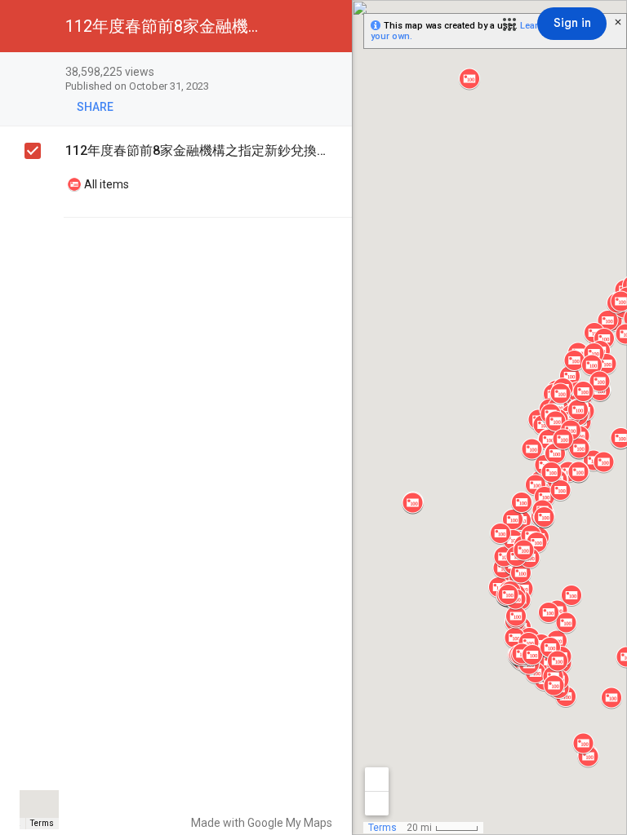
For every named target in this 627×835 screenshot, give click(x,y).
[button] (509, 24)
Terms (42, 823)
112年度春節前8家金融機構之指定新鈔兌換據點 (196, 150)
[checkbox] (331, 73)
